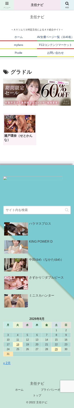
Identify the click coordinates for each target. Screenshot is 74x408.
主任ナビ (37, 5)
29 (56, 349)
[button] (66, 210)
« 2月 (7, 363)
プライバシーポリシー (54, 389)
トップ (37, 395)
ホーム (19, 389)
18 (17, 344)
